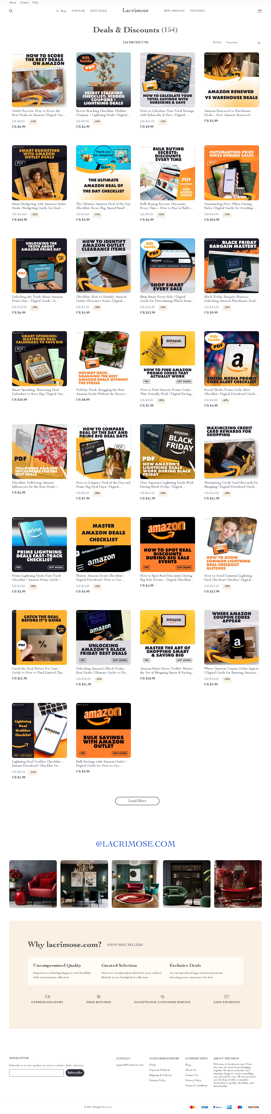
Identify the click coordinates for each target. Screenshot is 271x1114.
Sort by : (217, 42)
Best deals (98, 11)
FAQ (35, 2)
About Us (190, 1070)
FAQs (152, 1065)
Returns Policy (157, 1080)
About (12, 2)
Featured (197, 11)
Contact (24, 2)
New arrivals (174, 11)
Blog (188, 1065)
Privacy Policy (193, 1080)
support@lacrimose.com (130, 1065)
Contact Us (191, 1075)
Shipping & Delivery (160, 1075)
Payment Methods (159, 1070)
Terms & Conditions (196, 1085)
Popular (78, 11)
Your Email (19, 1073)
